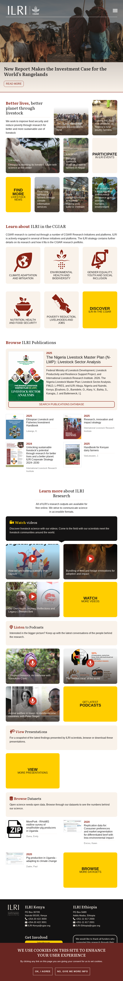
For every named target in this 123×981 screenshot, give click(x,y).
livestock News (18, 194)
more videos (90, 599)
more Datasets (90, 870)
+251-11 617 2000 (84, 919)
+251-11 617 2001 (84, 922)
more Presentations (33, 770)
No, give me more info (72, 971)
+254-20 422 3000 (37, 919)
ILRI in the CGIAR (100, 309)
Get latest (90, 704)
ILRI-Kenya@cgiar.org (38, 925)
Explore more (16, 83)
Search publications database (61, 404)
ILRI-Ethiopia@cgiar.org (87, 925)
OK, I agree (42, 971)
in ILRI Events (104, 155)
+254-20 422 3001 (37, 922)
